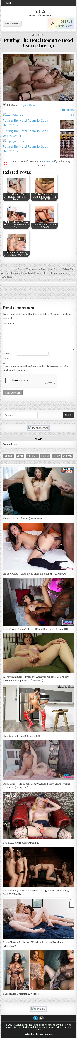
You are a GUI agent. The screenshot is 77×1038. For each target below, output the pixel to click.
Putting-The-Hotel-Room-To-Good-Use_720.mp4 (26, 133)
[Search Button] (41, 1018)
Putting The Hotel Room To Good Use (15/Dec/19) (38, 43)
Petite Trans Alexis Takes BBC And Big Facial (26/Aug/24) (35, 629)
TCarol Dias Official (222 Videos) (21, 994)
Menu (8, 3)
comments (47, 161)
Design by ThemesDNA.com (38, 1034)
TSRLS (38, 11)
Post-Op (45, 456)
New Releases (12, 23)
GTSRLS (66, 21)
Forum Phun (10, 444)
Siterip (56, 456)
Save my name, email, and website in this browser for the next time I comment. (35, 368)
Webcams (67, 456)
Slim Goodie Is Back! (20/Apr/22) (21, 736)
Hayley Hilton (28, 105)
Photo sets (32, 456)
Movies (20, 456)
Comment (9, 323)
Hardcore (8, 456)
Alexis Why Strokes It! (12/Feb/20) (22, 518)
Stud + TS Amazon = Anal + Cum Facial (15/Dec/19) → (47, 269)
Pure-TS (39, 35)
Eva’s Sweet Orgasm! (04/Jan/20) (21, 842)
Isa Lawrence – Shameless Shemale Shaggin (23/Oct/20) (35, 573)
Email (7, 358)
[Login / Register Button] (35, 1018)
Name (7, 353)
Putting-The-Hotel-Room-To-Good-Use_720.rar (26, 123)
